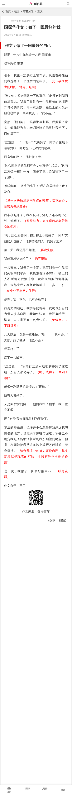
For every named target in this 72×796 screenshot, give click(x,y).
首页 (8, 11)
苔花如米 (28, 11)
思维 (45, 788)
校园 (17, 11)
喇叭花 (37, 4)
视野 (27, 788)
